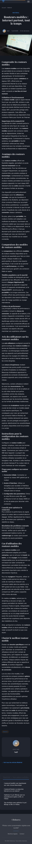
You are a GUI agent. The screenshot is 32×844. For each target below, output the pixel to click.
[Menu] (28, 1)
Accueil (4, 7)
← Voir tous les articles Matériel (12, 762)
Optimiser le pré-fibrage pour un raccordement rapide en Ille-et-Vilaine (14, 796)
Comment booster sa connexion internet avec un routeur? (13, 790)
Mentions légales (13, 834)
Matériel (9, 7)
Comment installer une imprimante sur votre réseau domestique (15, 784)
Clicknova (16, 819)
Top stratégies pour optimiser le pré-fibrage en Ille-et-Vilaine (15, 803)
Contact (22, 834)
